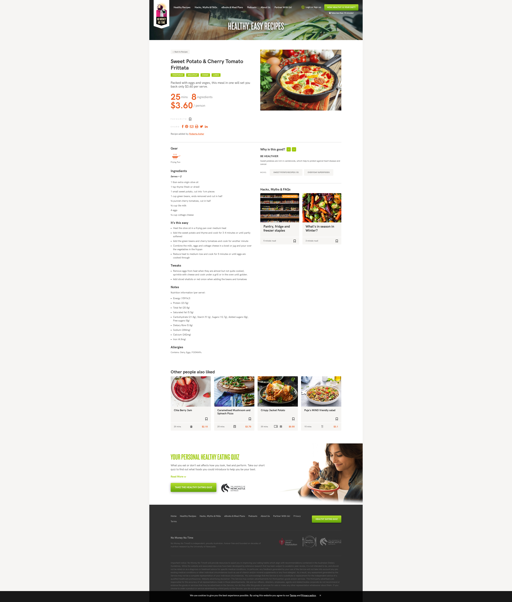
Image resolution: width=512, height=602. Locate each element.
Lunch (216, 75)
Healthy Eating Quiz (327, 519)
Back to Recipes (181, 52)
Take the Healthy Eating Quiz (193, 487)
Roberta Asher (196, 134)
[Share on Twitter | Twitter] (201, 127)
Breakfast (192, 75)
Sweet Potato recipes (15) (286, 172)
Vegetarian (177, 75)
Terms (174, 521)
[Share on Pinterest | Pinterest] (186, 127)
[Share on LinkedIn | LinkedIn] (206, 127)
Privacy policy (308, 595)
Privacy (297, 516)
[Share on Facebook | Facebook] (182, 127)
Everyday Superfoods (319, 172)
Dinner (205, 75)
